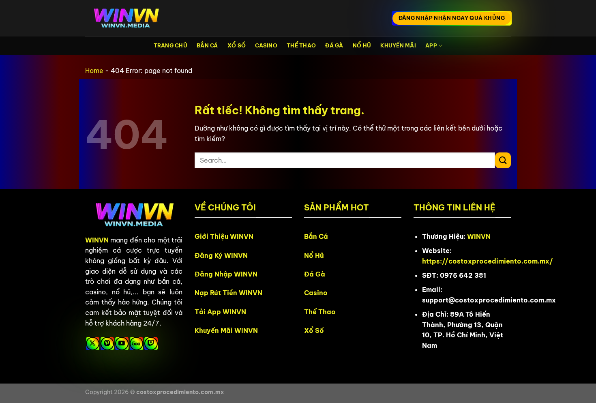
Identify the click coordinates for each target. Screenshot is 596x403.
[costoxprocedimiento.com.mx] (125, 18)
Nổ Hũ (362, 45)
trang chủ (170, 45)
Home (94, 70)
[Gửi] (503, 160)
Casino (266, 45)
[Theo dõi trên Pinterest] (107, 343)
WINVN (97, 240)
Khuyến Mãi (398, 45)
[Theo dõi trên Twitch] (151, 343)
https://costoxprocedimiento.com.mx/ (487, 261)
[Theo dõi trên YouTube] (122, 343)
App (431, 45)
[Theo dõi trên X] (92, 343)
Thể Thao (301, 45)
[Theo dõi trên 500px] (136, 343)
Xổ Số (236, 45)
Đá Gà (334, 45)
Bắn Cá (207, 45)
